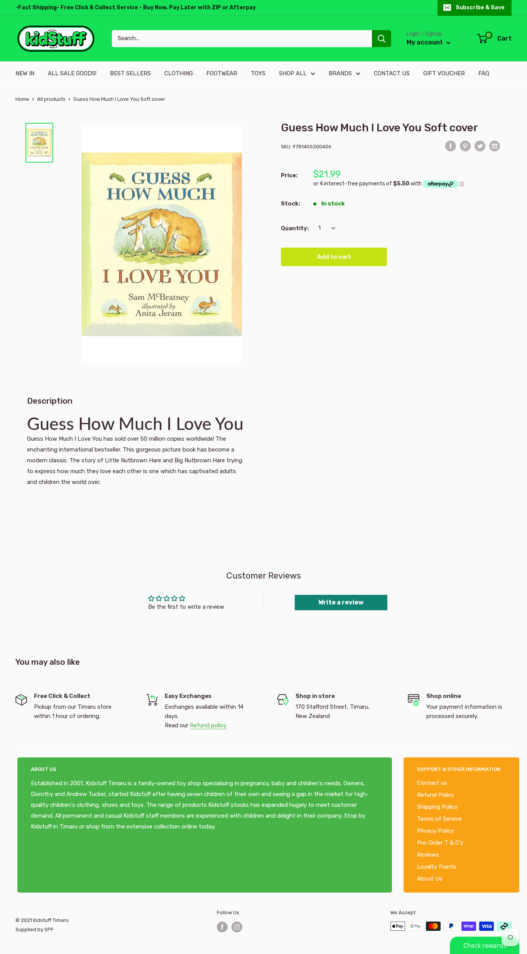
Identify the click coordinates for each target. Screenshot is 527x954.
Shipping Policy (437, 806)
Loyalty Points (436, 866)
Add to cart (334, 256)
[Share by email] (494, 145)
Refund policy (208, 725)
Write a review (340, 602)
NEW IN (24, 73)
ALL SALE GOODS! (72, 73)
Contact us (432, 782)
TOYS (258, 73)
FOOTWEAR (221, 73)
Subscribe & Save (480, 7)
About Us (430, 878)
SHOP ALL (293, 73)
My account (425, 42)
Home (22, 99)
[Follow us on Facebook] (222, 927)
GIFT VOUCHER (444, 73)
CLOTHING (178, 73)
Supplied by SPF (34, 929)
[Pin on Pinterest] (465, 145)
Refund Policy (435, 794)
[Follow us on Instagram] (236, 927)
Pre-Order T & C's (440, 842)
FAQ (483, 73)
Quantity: (295, 228)
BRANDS (340, 73)
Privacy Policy (435, 830)
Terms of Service (439, 818)
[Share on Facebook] (450, 145)
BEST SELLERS (130, 73)
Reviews (428, 854)
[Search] (381, 38)
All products (51, 99)
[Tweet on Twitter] (480, 145)
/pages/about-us (238, 826)
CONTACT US (392, 73)
